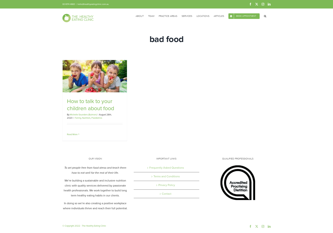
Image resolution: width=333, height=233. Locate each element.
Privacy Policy (166, 185)
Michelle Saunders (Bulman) (83, 114)
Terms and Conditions (166, 176)
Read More (72, 134)
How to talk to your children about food (90, 105)
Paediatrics (96, 118)
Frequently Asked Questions (166, 168)
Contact (166, 194)
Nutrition (86, 118)
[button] (265, 16)
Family (78, 118)
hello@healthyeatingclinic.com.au (93, 4)
